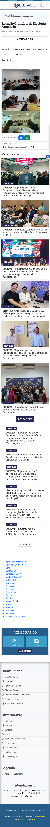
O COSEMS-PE (11, 677)
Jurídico (9, 598)
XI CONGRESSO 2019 (15, 616)
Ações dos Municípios (16, 562)
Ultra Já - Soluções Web (26, 819)
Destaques (11, 583)
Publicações (10, 752)
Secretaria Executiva (13, 703)
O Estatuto (9, 681)
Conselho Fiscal (11, 699)
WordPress (41, 816)
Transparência (10, 747)
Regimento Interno (12, 686)
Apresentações (11, 756)
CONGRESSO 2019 (14, 577)
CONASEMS (11, 571)
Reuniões (14, 15)
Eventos (9, 595)
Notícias (9, 607)
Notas (8, 604)
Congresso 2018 (13, 574)
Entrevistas (11, 592)
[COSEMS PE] (25, 5)
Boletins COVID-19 (14, 565)
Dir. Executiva (12, 586)
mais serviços (25, 651)
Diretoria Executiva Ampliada (17, 694)
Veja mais (26, 545)
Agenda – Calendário (13, 774)
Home (6, 15)
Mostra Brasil (12, 601)
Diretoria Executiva (13, 690)
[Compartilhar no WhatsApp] (27, 137)
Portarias (10, 610)
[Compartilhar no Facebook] (21, 137)
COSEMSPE (11, 580)
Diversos (10, 589)
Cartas (8, 568)
